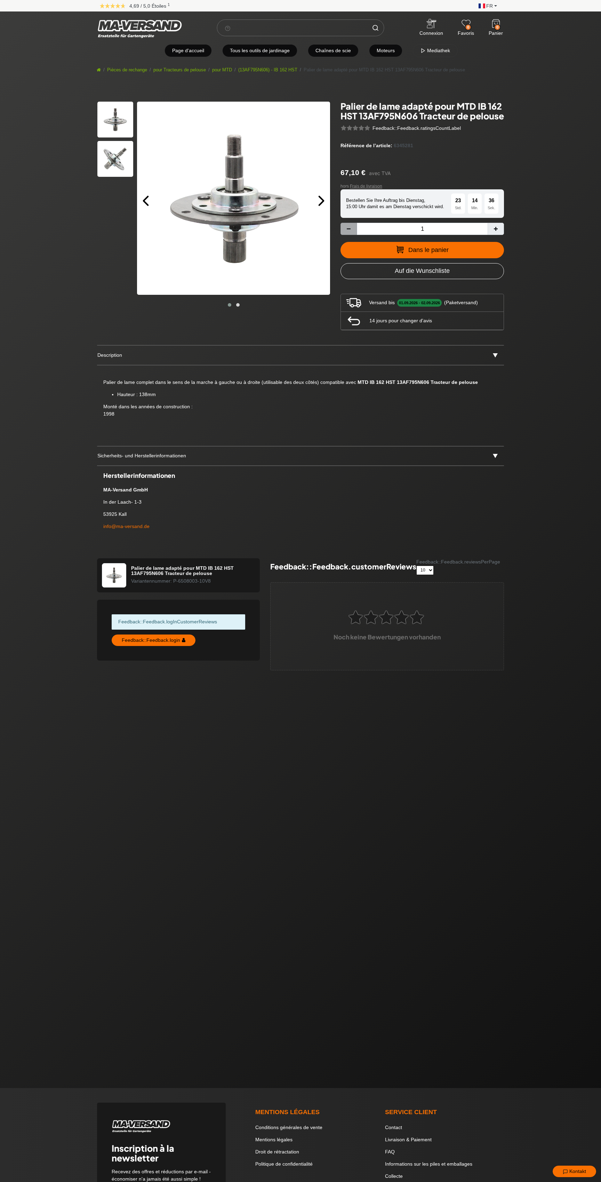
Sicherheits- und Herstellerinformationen (141, 455)
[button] (486, 5)
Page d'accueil (188, 50)
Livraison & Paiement (408, 1139)
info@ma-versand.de (126, 526)
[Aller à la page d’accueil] (99, 70)
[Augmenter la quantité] (496, 229)
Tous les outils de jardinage (260, 50)
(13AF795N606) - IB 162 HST (267, 70)
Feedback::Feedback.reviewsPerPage (458, 562)
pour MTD (222, 70)
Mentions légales (274, 1139)
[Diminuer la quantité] (348, 229)
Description (109, 355)
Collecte (394, 1176)
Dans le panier (428, 249)
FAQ (390, 1152)
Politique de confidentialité (284, 1164)
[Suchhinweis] (228, 28)
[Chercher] (375, 28)
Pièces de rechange (127, 70)
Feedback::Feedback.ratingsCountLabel (416, 128)
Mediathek (438, 50)
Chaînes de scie (333, 50)
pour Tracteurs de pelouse (179, 70)
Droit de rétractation (277, 1152)
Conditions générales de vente (288, 1127)
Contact (393, 1127)
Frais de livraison (366, 186)
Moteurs (386, 50)
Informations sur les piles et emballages (428, 1164)
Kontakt (577, 1171)
